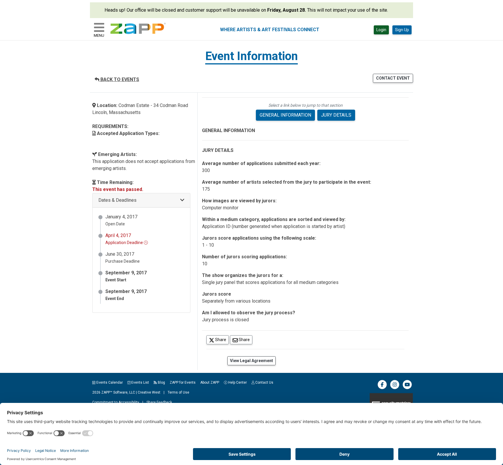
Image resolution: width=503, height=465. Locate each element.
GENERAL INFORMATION (285, 115)
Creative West (149, 392)
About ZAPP (209, 382)
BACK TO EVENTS (119, 79)
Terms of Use (178, 392)
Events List (139, 382)
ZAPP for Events (183, 382)
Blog (161, 382)
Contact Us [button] (263, 382)
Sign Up (402, 29)
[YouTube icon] (407, 388)
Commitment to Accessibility (115, 402)
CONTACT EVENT (393, 78)
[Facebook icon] (382, 388)
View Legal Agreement (251, 360)
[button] (141, 200)
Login (381, 29)
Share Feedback (159, 402)
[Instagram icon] (395, 388)
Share (221, 339)
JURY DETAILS (336, 115)
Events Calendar (109, 382)
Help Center (237, 382)
